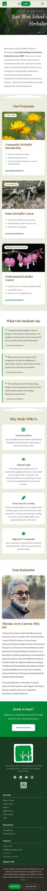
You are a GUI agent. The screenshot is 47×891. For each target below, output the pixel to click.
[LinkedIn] (20, 777)
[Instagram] (32, 777)
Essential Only (30, 886)
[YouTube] (26, 777)
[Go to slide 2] (39, 32)
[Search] (19, 4)
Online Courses (8, 800)
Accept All (15, 886)
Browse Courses (23, 727)
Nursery (6, 807)
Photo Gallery (8, 814)
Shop (5, 818)
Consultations (8, 830)
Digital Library (8, 811)
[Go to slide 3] (40, 32)
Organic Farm (8, 804)
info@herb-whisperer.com (13, 850)
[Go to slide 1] (37, 32)
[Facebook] (15, 777)
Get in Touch (7, 846)
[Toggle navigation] (42, 3)
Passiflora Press (9, 834)
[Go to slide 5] (43, 32)
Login (25, 3)
